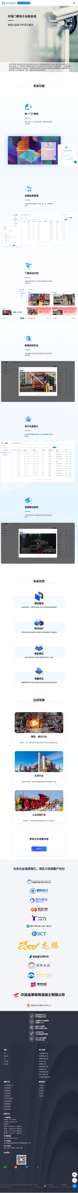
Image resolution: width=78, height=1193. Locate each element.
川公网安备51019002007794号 (52, 1186)
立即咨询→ (39, 849)
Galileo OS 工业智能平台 (24, 3)
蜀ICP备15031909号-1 (38, 1186)
